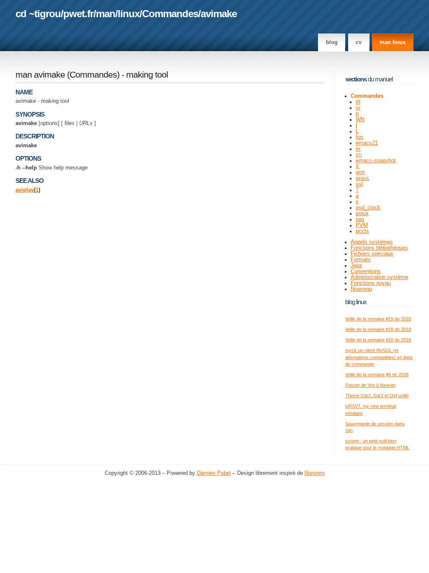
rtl (358, 102)
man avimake (40, 75)
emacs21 (367, 143)
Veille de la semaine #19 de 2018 (378, 318)
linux (129, 13)
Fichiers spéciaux (372, 254)
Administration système (379, 277)
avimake (219, 13)
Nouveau (361, 289)
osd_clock (368, 208)
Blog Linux (356, 301)
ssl (359, 184)
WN (360, 119)
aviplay (25, 190)
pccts (362, 231)
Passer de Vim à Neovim (370, 385)
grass (362, 178)
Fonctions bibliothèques (379, 248)
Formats (361, 260)
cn (359, 155)
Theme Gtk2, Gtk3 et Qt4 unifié (377, 395)
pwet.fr (78, 13)
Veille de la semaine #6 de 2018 (376, 374)
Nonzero (315, 473)
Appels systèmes (372, 242)
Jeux (356, 265)
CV (359, 42)
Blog (332, 42)
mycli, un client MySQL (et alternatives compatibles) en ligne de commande (379, 357)
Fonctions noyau (371, 283)
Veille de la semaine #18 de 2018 (378, 329)
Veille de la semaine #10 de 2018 (378, 339)
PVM (362, 225)
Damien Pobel (214, 473)
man (105, 13)
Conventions (366, 271)
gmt (360, 172)
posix (362, 213)
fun (359, 137)
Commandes (170, 13)
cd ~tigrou (38, 13)
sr (358, 108)
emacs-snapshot (376, 161)
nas (360, 219)
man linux (393, 42)
